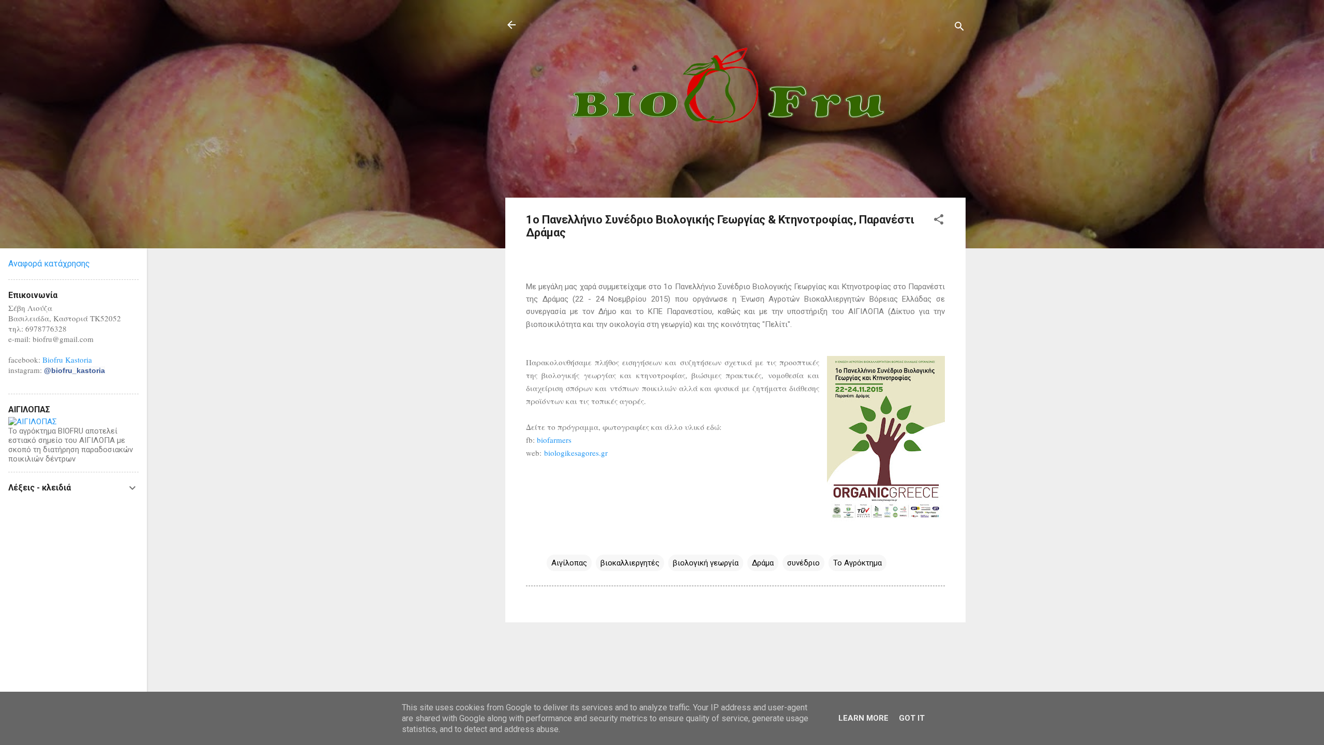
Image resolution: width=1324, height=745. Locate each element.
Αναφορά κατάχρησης (49, 264)
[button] (938, 221)
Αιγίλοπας (569, 563)
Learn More (863, 718)
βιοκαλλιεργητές (629, 563)
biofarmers (554, 440)
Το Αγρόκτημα (857, 563)
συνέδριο (803, 563)
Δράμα (763, 563)
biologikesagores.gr (576, 453)
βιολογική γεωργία (706, 563)
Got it (912, 718)
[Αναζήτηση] (959, 28)
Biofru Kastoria (67, 359)
